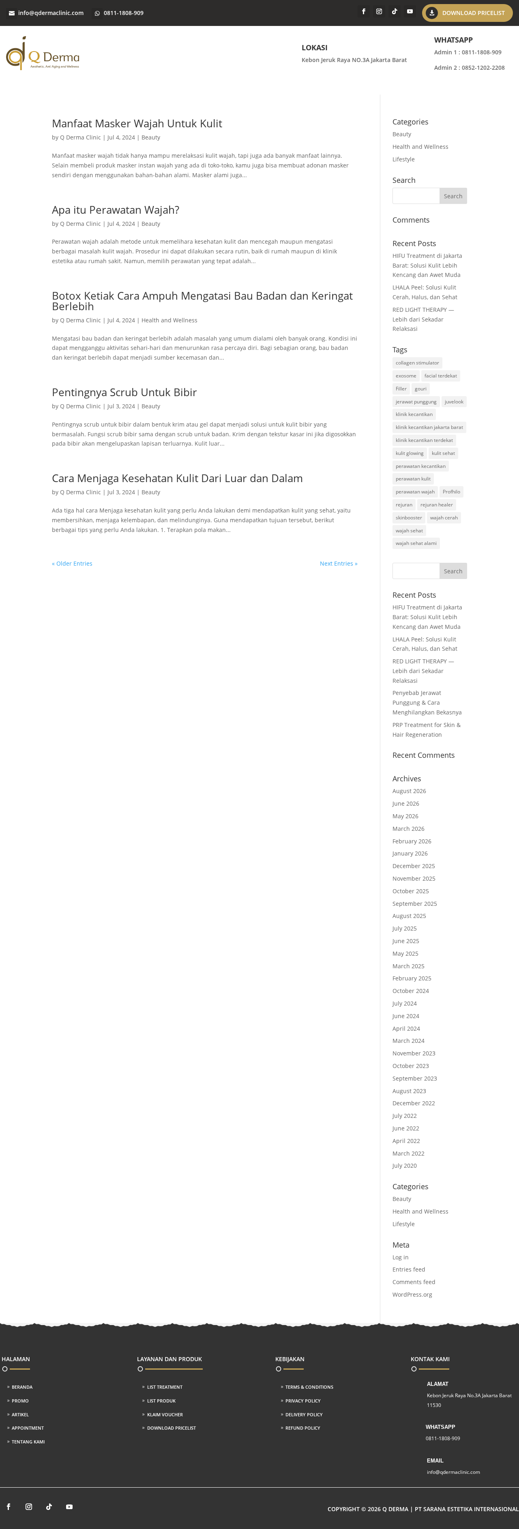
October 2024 (410, 991)
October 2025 (410, 891)
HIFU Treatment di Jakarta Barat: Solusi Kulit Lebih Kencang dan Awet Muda (427, 265)
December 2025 (413, 866)
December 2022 (413, 1103)
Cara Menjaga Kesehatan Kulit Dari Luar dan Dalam (177, 478)
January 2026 (410, 853)
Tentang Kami (28, 1442)
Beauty (151, 137)
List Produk (161, 1401)
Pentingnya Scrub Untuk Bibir (124, 392)
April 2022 (406, 1141)
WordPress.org (412, 1294)
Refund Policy (302, 1428)
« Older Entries (72, 563)
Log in (400, 1257)
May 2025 (405, 953)
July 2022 (404, 1115)
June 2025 (405, 941)
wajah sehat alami (416, 543)
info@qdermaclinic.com (51, 13)
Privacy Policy (303, 1401)
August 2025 (409, 916)
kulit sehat (443, 453)
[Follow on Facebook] (364, 11)
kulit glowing (410, 453)
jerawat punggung (416, 401)
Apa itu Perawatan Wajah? (115, 209)
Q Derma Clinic (80, 137)
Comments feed (413, 1282)
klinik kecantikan (414, 414)
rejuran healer (436, 504)
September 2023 (414, 1078)
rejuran (404, 504)
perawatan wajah (415, 491)
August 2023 (409, 1091)
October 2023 (410, 1066)
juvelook (454, 401)
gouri (421, 388)
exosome (406, 375)
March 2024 (408, 1040)
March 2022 (408, 1153)
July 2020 (404, 1165)
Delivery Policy (304, 1414)
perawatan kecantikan (421, 466)
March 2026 (408, 828)
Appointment (28, 1428)
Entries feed (408, 1269)
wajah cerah (444, 517)
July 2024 (404, 1003)
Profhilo (451, 491)
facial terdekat (441, 375)
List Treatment (164, 1387)
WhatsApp (440, 1427)
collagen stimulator (417, 362)
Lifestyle (403, 159)
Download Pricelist (473, 13)
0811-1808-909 (124, 13)
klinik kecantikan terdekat (424, 440)
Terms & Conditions (309, 1387)
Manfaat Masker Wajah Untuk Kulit (137, 123)
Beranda (22, 1387)
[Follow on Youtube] (410, 11)
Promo (20, 1401)
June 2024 (405, 1016)
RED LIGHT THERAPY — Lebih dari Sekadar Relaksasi (423, 319)
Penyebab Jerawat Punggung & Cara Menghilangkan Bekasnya (427, 702)
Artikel (20, 1414)
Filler (401, 388)
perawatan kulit (413, 478)
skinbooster (409, 517)
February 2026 (411, 841)
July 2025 (404, 928)
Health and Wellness (169, 320)
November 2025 (413, 878)
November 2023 (413, 1053)
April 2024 (406, 1028)
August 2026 (409, 791)
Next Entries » (339, 563)
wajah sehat (409, 530)
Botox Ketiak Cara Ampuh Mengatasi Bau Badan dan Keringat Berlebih (202, 300)
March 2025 (408, 966)
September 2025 (414, 903)
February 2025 (411, 978)
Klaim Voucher (165, 1414)
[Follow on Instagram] (379, 11)
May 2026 (405, 816)
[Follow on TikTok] (394, 11)
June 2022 (405, 1128)
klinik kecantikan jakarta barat (429, 427)
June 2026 (405, 803)
